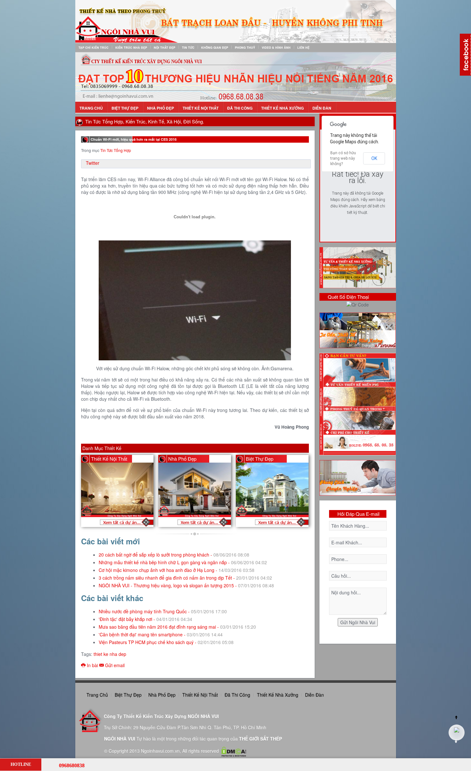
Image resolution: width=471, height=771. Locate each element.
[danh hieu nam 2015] (235, 76)
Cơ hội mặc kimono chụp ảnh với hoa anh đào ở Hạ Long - (176, 570)
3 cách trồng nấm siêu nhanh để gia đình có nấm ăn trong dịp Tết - (185, 577)
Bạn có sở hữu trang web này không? (343, 158)
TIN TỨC (188, 48)
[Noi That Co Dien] (120, 522)
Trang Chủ (91, 108)
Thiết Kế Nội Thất (201, 108)
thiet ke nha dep (110, 654)
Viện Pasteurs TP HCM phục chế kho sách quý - (166, 642)
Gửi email (114, 665)
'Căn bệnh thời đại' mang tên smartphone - (161, 634)
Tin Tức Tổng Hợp (115, 150)
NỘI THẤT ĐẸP (164, 48)
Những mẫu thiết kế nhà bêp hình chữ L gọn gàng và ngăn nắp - (183, 562)
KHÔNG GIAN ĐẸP (214, 48)
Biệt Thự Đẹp (125, 108)
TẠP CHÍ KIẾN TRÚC (93, 48)
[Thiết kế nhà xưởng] (357, 267)
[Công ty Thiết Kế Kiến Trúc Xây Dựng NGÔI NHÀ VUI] (235, 21)
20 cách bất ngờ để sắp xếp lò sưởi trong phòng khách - (174, 554)
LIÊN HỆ (303, 48)
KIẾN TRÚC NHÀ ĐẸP (131, 48)
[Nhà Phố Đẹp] (197, 522)
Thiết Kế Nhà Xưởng (282, 108)
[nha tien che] (357, 329)
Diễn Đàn (321, 108)
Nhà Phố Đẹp (160, 108)
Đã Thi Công (239, 108)
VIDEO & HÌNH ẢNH (276, 48)
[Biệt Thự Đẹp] (275, 522)
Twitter (92, 163)
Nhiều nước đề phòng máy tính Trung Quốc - (163, 611)
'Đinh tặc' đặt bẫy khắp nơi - (145, 619)
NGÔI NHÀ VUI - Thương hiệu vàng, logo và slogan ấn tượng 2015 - (186, 585)
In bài (92, 665)
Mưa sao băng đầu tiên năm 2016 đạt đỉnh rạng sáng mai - (177, 627)
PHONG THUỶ (245, 48)
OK (374, 158)
